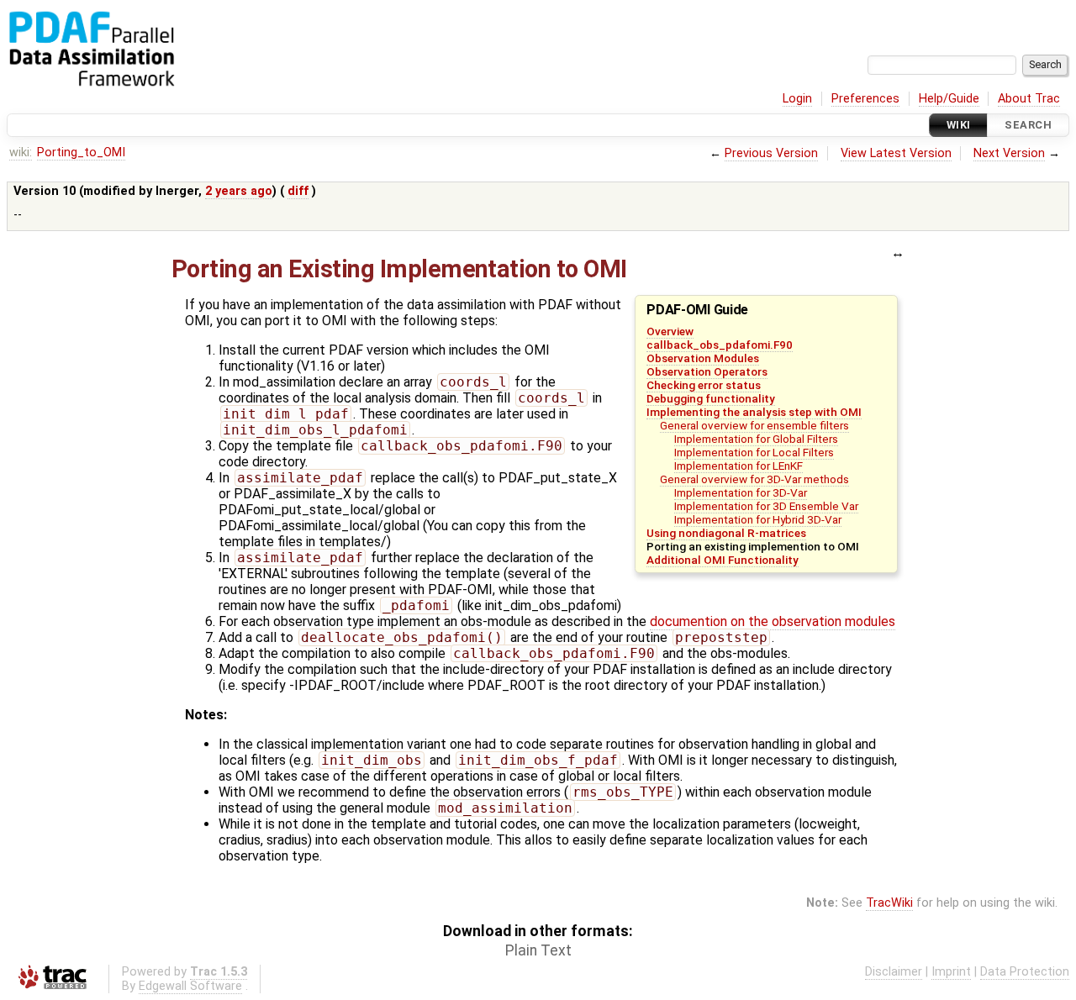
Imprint (951, 972)
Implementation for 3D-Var (740, 492)
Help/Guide (949, 99)
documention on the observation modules (772, 621)
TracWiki (889, 903)
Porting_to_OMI (81, 152)
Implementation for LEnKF (738, 465)
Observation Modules (702, 358)
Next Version (1009, 153)
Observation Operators (706, 371)
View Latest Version (896, 153)
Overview (670, 331)
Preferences (865, 99)
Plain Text (538, 950)
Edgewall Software (190, 986)
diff (298, 191)
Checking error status (703, 385)
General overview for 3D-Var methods (754, 479)
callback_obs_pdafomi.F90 (719, 344)
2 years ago (238, 191)
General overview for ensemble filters (754, 425)
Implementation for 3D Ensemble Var (766, 506)
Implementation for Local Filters (754, 452)
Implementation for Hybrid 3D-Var (757, 519)
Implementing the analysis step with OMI (754, 411)
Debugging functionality (710, 398)
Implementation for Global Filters (756, 438)
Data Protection (1024, 972)
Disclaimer (893, 972)
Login (797, 99)
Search (1028, 124)
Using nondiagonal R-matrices (726, 532)
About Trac (1029, 99)
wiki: (20, 152)
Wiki (959, 124)
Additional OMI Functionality (722, 559)
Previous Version (771, 153)
